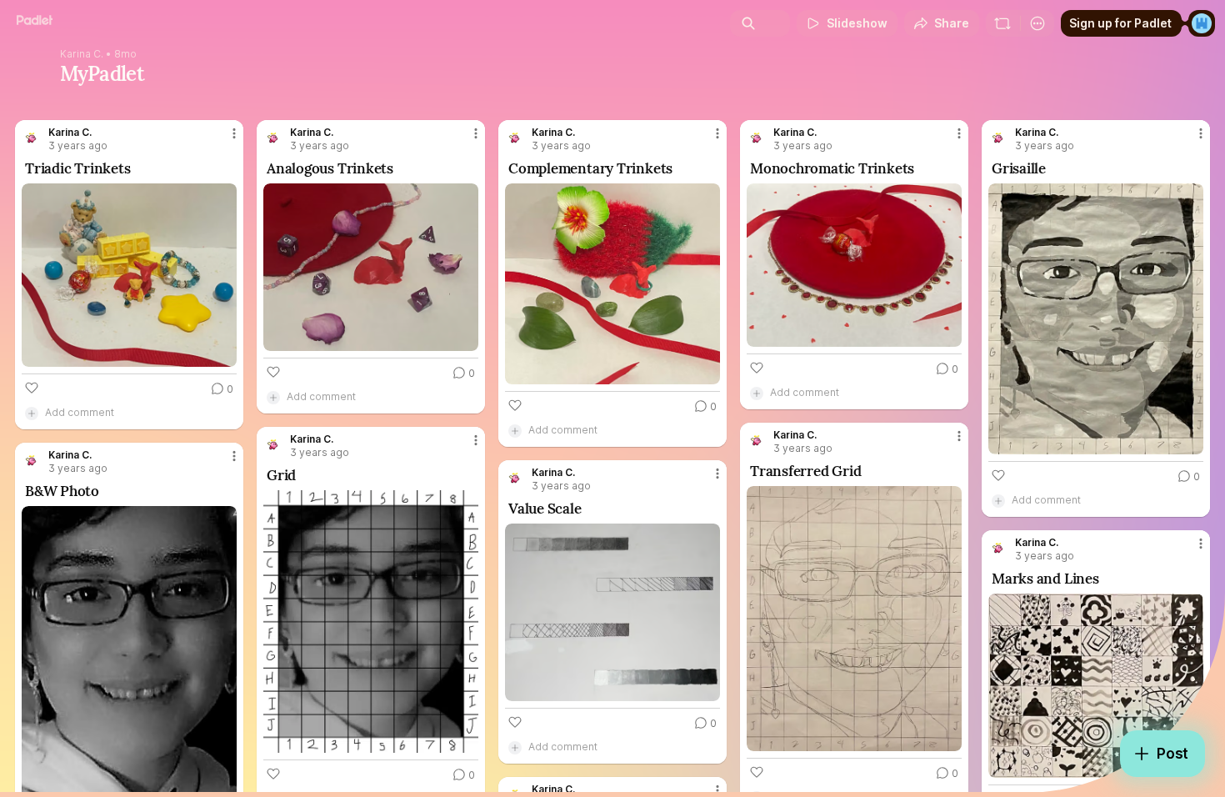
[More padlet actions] (1037, 23)
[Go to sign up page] (1201, 23)
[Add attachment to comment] (31, 412)
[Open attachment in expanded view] (129, 275)
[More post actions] (234, 133)
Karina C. (81, 54)
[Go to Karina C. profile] (32, 139)
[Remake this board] (1002, 23)
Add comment (79, 412)
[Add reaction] (32, 388)
